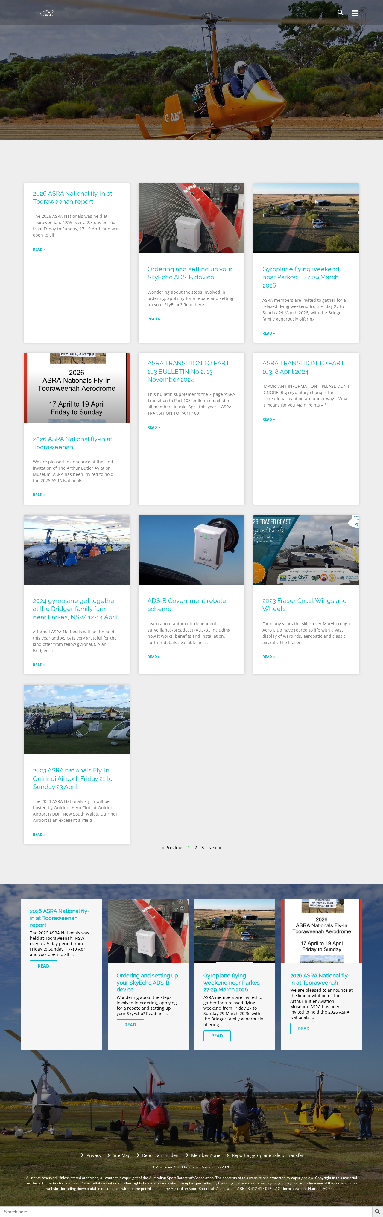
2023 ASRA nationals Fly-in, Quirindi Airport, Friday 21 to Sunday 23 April (73, 778)
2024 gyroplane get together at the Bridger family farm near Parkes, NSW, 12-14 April (75, 609)
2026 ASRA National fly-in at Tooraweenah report (59, 918)
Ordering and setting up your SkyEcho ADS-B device (147, 982)
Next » (214, 847)
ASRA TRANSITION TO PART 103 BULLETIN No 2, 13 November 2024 (188, 371)
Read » (39, 249)
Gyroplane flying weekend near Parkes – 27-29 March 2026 (300, 277)
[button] (353, 12)
